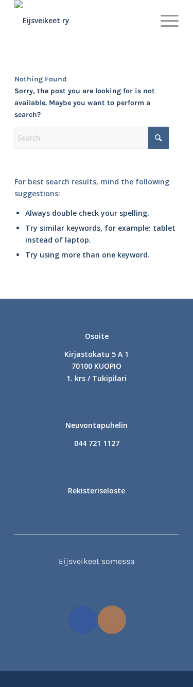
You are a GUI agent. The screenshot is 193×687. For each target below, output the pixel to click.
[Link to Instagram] (112, 620)
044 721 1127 (96, 443)
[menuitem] (164, 20)
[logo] (80, 20)
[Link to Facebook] (82, 620)
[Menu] (164, 20)
